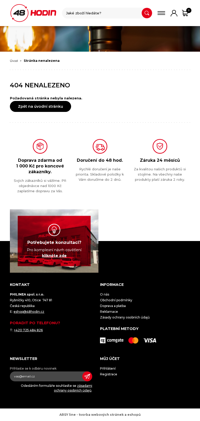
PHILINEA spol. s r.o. (33, 13)
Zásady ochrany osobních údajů (125, 317)
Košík (189, 10)
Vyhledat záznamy (147, 13)
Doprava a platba (113, 306)
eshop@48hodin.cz (29, 312)
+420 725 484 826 (28, 330)
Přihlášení (108, 368)
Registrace (108, 374)
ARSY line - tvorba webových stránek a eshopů (100, 415)
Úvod (14, 61)
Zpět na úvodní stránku (40, 106)
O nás (104, 294)
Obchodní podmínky (116, 300)
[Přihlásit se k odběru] (87, 376)
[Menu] (161, 13)
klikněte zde (54, 255)
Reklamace (109, 312)
